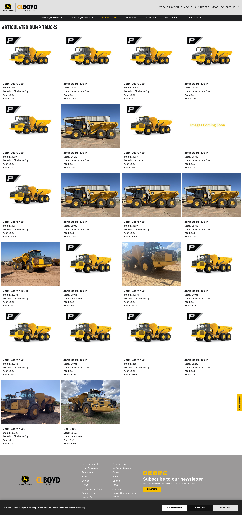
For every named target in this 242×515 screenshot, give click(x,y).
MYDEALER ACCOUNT (170, 7)
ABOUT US (190, 7)
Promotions (87, 472)
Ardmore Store (89, 493)
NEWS (214, 7)
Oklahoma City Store (92, 489)
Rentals (85, 485)
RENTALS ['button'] (170, 18)
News (115, 485)
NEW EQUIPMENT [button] (50, 18)
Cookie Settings (174, 508)
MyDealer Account (121, 468)
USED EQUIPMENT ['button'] (81, 18)
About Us (117, 476)
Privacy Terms (119, 464)
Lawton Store (88, 497)
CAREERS (203, 7)
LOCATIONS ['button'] (192, 18)
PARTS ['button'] (130, 18)
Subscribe (152, 489)
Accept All (200, 508)
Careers (116, 481)
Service (85, 481)
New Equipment (90, 464)
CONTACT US (228, 7)
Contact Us (118, 472)
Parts (84, 476)
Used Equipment (90, 468)
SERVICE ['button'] (150, 18)
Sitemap (116, 489)
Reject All (225, 508)
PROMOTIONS (109, 18)
